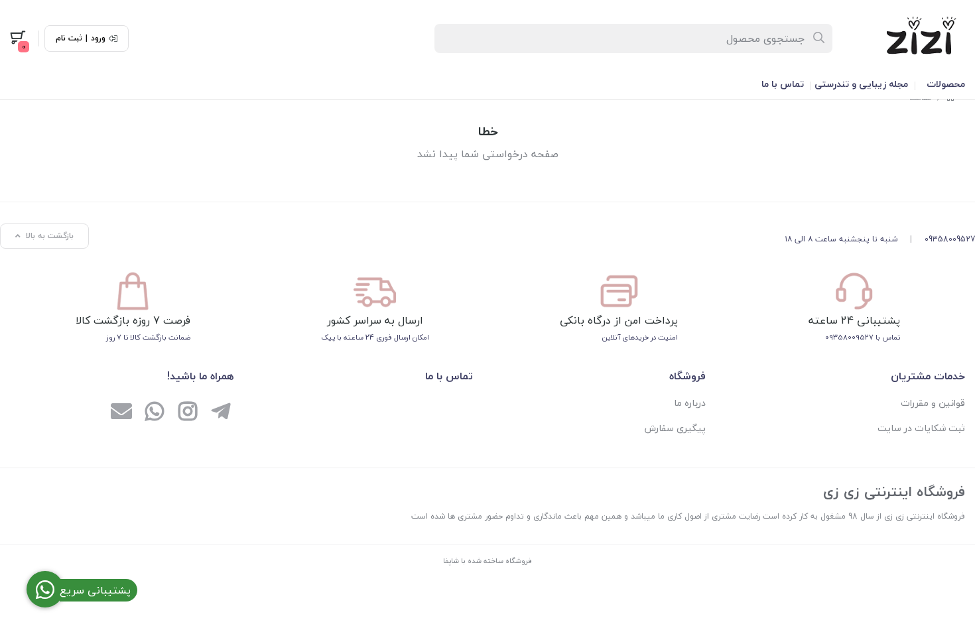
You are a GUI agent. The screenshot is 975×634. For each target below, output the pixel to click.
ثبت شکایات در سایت (921, 428)
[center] (819, 38)
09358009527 (950, 239)
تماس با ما (782, 84)
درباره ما (690, 403)
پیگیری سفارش (675, 428)
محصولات (946, 84)
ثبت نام (69, 38)
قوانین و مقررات (933, 403)
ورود (98, 38)
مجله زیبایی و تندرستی (861, 84)
